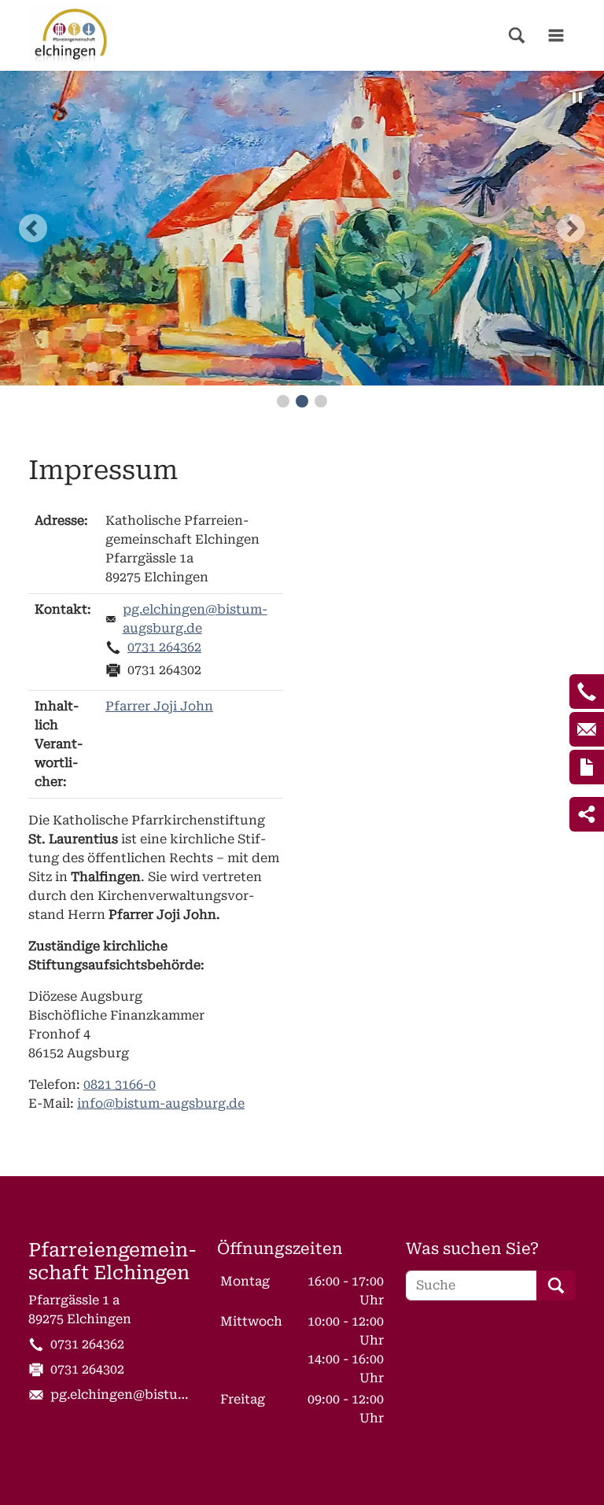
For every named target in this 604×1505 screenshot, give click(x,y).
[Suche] (516, 35)
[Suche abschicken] (556, 1285)
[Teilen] (586, 814)
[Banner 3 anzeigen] (321, 401)
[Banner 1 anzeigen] (283, 401)
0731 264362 (164, 647)
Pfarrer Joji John (159, 706)
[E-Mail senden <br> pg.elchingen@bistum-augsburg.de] (586, 729)
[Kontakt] (586, 767)
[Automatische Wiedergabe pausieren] (577, 97)
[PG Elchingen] (70, 35)
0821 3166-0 (119, 1084)
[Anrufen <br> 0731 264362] (586, 691)
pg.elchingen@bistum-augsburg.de (195, 619)
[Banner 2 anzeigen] (302, 401)
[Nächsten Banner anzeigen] (571, 228)
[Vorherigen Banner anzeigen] (33, 228)
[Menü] (556, 35)
